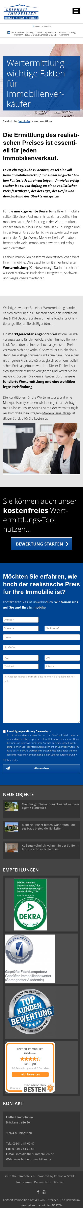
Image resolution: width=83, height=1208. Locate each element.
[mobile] (76, 11)
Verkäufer (24, 121)
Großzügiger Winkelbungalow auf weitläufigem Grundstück (50, 806)
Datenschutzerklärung (63, 754)
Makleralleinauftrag (56, 413)
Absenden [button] (41, 768)
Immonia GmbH (64, 1176)
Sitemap (58, 1182)
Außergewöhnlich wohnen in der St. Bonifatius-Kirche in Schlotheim (50, 847)
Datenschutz (42, 1182)
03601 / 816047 (43, 26)
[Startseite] (21, 11)
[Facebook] (38, 1192)
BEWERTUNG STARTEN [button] (39, 544)
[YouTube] (44, 1192)
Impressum (24, 1182)
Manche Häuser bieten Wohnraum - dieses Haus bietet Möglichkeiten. (49, 826)
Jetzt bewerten (30, 1074)
